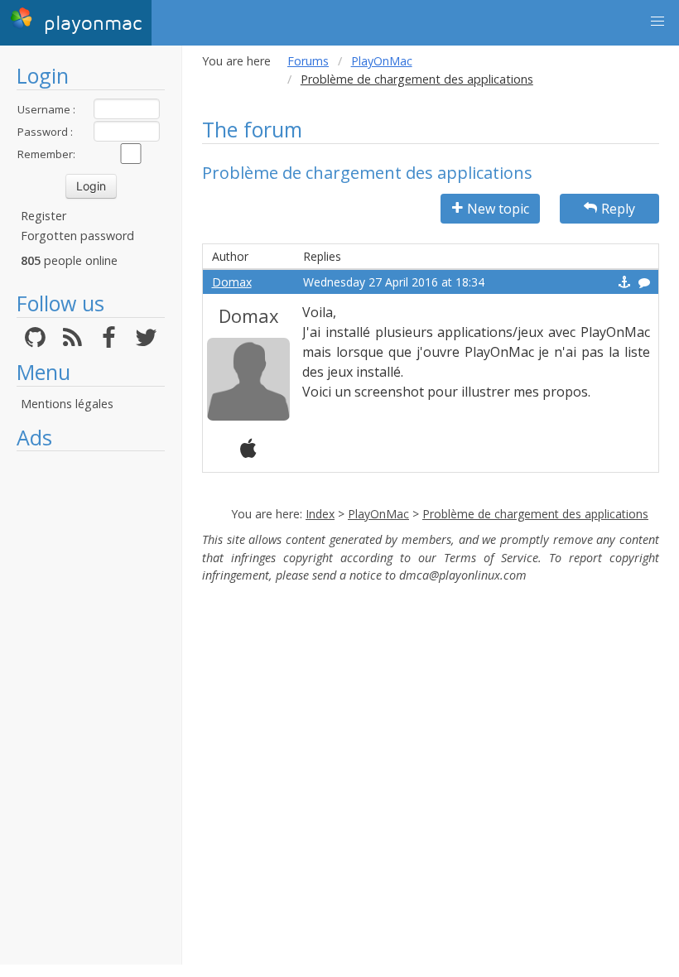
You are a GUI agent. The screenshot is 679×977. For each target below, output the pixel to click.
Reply (618, 209)
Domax (232, 282)
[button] (657, 21)
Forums (308, 61)
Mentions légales (67, 403)
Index (320, 514)
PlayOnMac (381, 61)
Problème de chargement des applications (535, 514)
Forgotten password (77, 235)
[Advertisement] (91, 708)
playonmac (89, 23)
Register (43, 216)
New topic (498, 209)
